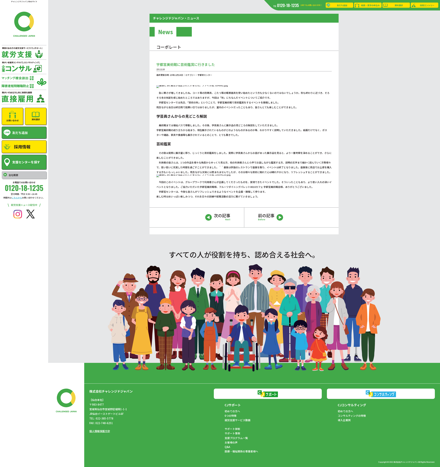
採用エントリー (427, 5)
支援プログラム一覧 (236, 438)
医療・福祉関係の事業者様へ (241, 451)
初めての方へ (232, 411)
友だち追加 (342, 5)
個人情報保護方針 (99, 431)
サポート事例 (232, 433)
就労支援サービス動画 (237, 420)
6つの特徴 (230, 415)
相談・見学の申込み (370, 5)
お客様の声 (231, 442)
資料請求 (399, 5)
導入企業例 (344, 420)
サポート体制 (232, 429)
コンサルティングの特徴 (352, 415)
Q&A (227, 447)
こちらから (17, 197)
